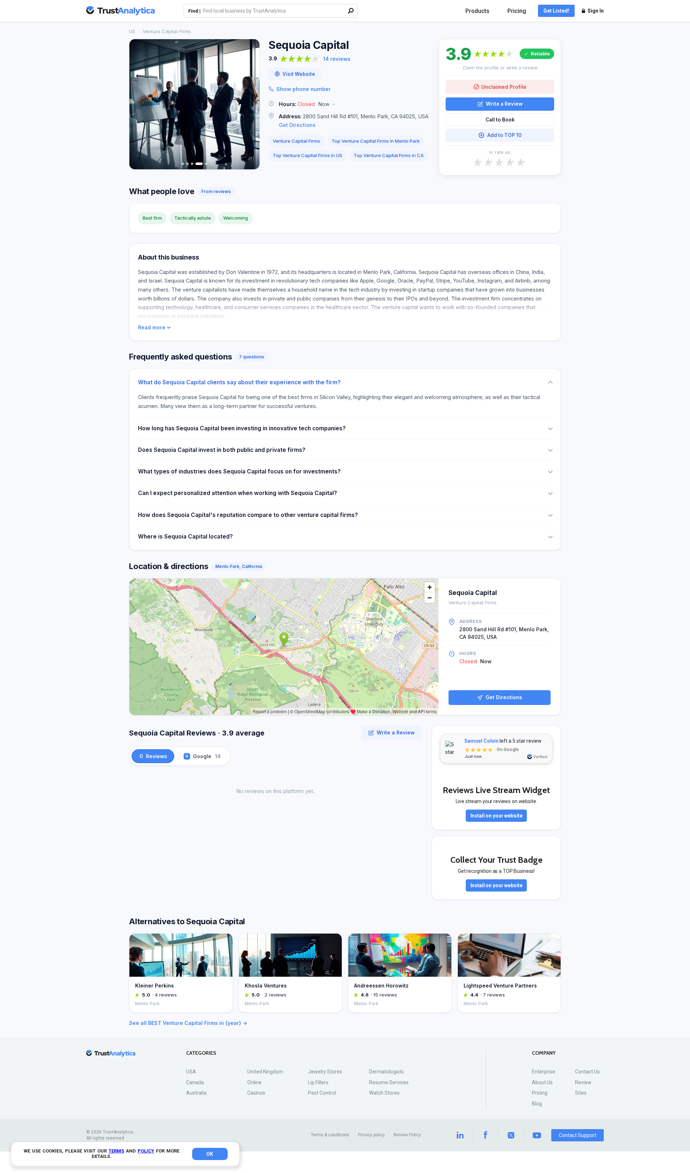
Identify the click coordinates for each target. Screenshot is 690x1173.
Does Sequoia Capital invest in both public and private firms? (221, 449)
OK (209, 1154)
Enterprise (543, 1072)
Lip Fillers (318, 1082)
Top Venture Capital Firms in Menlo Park (376, 141)
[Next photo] (249, 104)
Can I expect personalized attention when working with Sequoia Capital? (237, 493)
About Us (542, 1082)
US (132, 31)
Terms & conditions (330, 1134)
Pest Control (322, 1093)
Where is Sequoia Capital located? (185, 536)
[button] (349, 104)
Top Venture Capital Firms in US (307, 155)
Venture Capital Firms (167, 31)
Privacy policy (371, 1134)
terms (116, 1151)
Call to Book (500, 120)
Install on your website (496, 816)
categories (201, 1053)
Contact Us (587, 1072)
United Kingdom (265, 1072)
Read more (151, 327)
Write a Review (504, 104)
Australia (196, 1093)
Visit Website (298, 74)
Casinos (256, 1093)
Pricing (516, 11)
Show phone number (303, 89)
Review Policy (407, 1134)
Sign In (596, 11)
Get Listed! (556, 11)
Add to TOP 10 (504, 135)
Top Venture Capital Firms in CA (389, 155)
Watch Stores (384, 1093)
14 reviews (336, 59)
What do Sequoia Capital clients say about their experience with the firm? (239, 382)
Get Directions (297, 125)
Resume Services (389, 1082)
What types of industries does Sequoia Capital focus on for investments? (239, 471)
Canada (195, 1082)
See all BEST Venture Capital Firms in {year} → (188, 1023)
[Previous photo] (139, 104)
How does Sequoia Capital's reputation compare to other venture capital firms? (248, 515)
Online (254, 1082)
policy (146, 1151)
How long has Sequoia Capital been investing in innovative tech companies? (242, 428)
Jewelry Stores (325, 1072)
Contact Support (577, 1135)
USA (191, 1072)
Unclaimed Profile (503, 87)
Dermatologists (386, 1072)
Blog (537, 1103)
